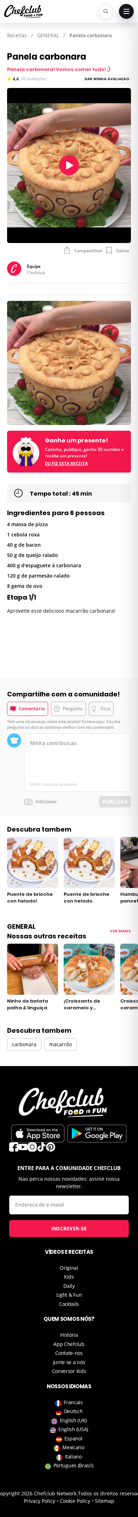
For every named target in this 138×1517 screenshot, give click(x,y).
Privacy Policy (39, 1500)
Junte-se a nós (69, 1362)
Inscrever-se (69, 1228)
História (69, 1334)
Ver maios (120, 930)
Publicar (115, 801)
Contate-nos (69, 1353)
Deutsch (73, 1411)
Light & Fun (69, 1294)
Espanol (73, 1438)
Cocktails (69, 1304)
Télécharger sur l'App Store (37, 1133)
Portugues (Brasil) (73, 1465)
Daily (69, 1285)
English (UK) (73, 1420)
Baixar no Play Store (97, 1133)
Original (69, 1267)
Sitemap (104, 1500)
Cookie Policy (75, 1500)
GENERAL (48, 35)
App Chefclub (68, 1344)
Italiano (73, 1456)
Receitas (17, 35)
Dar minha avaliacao (107, 78)
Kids (69, 1276)
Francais (73, 1402)
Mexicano (73, 1447)
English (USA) (73, 1429)
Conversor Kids (69, 1371)
